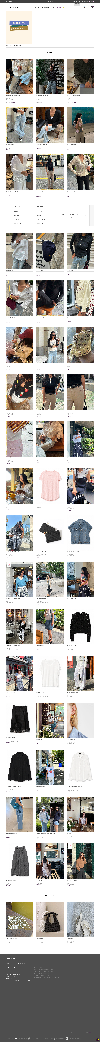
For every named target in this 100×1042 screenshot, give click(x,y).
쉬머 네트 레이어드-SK (10, 737)
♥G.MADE (17, 215)
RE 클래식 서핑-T (39, 739)
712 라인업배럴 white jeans (72, 692)
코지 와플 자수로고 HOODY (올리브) (74, 95)
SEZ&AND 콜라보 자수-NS (11, 692)
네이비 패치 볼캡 (39, 270)
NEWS (70, 209)
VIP (17, 219)
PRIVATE (40, 223)
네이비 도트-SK (70, 457)
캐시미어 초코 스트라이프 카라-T (42, 95)
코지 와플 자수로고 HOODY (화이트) (13, 95)
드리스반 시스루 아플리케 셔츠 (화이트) (74, 786)
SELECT (40, 207)
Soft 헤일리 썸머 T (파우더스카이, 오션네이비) (45, 833)
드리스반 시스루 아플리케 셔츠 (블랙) (13, 786)
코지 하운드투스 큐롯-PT (11, 880)
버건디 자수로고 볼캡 (10, 364)
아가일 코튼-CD (9, 411)
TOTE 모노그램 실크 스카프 (11, 938)
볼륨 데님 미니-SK (40, 645)
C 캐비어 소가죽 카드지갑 (41, 551)
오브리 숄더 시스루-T (10, 270)
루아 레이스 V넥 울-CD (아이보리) (12, 191)
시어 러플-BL (39, 457)
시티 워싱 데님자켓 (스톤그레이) (12, 551)
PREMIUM (17, 223)
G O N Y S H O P (50, 1)
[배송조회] (12, 978)
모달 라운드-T (39, 504)
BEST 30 (17, 211)
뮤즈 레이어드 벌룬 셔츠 (11, 317)
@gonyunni (91, 1032)
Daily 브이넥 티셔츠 (40, 692)
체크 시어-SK (39, 880)
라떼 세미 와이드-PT (40, 191)
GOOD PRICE (40, 219)
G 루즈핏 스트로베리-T (40, 786)
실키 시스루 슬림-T (40, 364)
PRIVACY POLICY (51, 963)
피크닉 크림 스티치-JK (71, 317)
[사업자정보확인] (50, 971)
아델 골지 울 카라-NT (71, 270)
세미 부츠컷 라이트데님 (10, 144)
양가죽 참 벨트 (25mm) (71, 411)
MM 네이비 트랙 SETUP (71, 504)
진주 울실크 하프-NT (40, 411)
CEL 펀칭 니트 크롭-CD (71, 645)
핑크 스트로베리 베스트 (71, 598)
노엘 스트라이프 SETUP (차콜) (42, 598)
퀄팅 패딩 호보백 (39, 938)
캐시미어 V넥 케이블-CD (71, 191)
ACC (53, 7)
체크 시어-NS (69, 833)
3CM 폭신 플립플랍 (70, 938)
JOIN (77, 1)
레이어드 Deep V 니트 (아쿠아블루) (13, 598)
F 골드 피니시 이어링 (71, 739)
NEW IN (17, 207)
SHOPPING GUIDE (44, 963)
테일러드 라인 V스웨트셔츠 (72, 880)
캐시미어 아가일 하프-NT (72, 144)
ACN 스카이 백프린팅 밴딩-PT (12, 833)
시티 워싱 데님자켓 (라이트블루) (73, 551)
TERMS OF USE (37, 963)
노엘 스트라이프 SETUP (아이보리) (13, 645)
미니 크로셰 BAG (9, 457)
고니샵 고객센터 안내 (70, 214)
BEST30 (37, 7)
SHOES (40, 211)
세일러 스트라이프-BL (10, 504)
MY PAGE (86, 1)
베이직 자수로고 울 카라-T (41, 317)
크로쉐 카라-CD (70, 364)
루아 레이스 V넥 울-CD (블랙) (42, 144)
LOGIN (73, 1)
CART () (81, 1)
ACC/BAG (40, 215)
